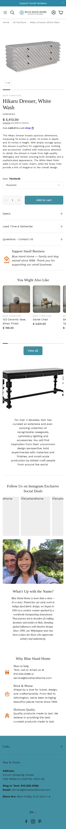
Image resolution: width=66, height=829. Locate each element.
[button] (5, 12)
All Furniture (19, 22)
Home (6, 22)
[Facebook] (26, 821)
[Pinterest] (40, 821)
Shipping (6, 123)
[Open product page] (16, 299)
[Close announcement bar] (62, 2)
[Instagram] (33, 821)
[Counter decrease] (6, 200)
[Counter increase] (19, 200)
